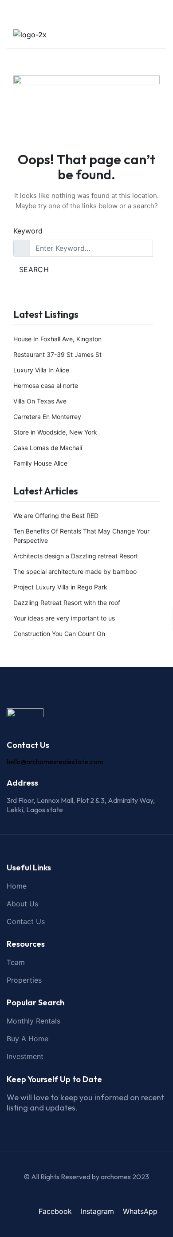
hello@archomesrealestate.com (55, 761)
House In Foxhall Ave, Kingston (57, 339)
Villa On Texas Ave (40, 401)
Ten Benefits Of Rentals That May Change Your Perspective (81, 535)
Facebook (55, 1211)
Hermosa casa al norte (45, 385)
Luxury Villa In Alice (41, 370)
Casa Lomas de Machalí (47, 447)
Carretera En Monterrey (47, 416)
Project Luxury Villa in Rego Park (60, 587)
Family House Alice (40, 463)
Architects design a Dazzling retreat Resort (75, 556)
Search (34, 269)
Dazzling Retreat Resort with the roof (66, 602)
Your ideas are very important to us (64, 618)
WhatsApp (140, 1211)
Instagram (97, 1211)
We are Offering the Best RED (55, 515)
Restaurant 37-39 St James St (57, 354)
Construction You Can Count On (59, 633)
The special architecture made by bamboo (75, 571)
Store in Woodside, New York (55, 432)
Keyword (28, 230)
